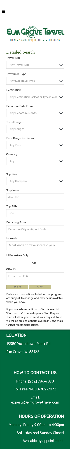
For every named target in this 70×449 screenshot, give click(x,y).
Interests (12, 238)
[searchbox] (36, 245)
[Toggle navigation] (4, 12)
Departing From (16, 222)
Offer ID (11, 269)
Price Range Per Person (20, 138)
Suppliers (11, 174)
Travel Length (15, 122)
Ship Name (12, 190)
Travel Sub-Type (16, 74)
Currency (11, 154)
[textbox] (36, 65)
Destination (13, 90)
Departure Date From (19, 106)
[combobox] (35, 65)
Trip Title (11, 206)
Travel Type (13, 57)
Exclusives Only (18, 255)
